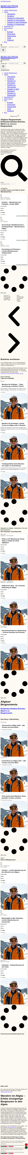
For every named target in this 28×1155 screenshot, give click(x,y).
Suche (2, 154)
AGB (9, 38)
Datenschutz (11, 36)
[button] (3, 293)
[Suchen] (1, 45)
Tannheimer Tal (8, 26)
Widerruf (10, 40)
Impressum (11, 34)
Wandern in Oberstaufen (16, 20)
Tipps (24, 1131)
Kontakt (10, 32)
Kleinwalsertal (8, 28)
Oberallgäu (11, 14)
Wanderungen (11, 1127)
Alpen (20, 1115)
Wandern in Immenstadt (15, 24)
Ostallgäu (10, 16)
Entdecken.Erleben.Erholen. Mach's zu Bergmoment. (13, 711)
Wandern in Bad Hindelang (17, 22)
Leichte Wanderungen (10, 10)
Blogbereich (4, 144)
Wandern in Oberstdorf (15, 18)
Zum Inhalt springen (6, 1)
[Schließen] (3, 50)
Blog (5, 42)
